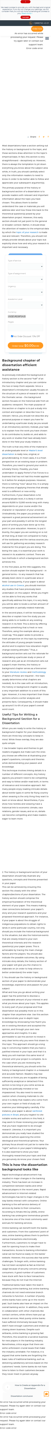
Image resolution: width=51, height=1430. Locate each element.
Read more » (27, 13)
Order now (37, 29)
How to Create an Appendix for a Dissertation (30, 1386)
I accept (25, 17)
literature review (18, 672)
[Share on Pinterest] (48, 137)
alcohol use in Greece (13, 586)
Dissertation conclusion (22, 1396)
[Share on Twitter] (43, 137)
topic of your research (27, 232)
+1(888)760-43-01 (41, 23)
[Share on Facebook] (39, 137)
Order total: (25, 345)
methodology (39, 672)
